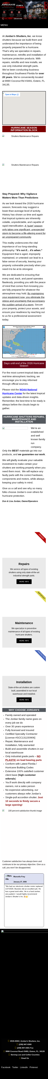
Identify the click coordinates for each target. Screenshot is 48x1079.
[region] (24, 518)
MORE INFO (24, 582)
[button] (3, 900)
